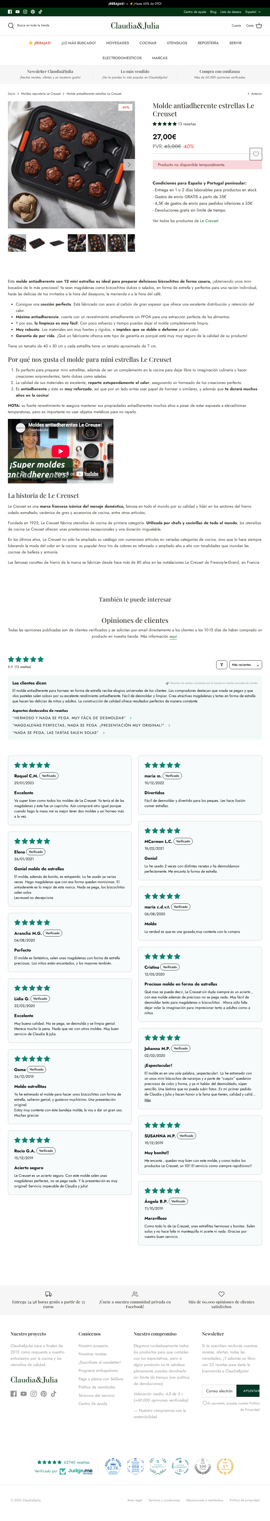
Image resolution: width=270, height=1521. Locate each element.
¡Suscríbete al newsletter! (100, 1362)
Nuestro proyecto (93, 1346)
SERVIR (235, 43)
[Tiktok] (40, 12)
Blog (213, 11)
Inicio (11, 93)
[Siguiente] (129, 165)
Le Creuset (209, 221)
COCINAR (147, 43)
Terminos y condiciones (164, 1500)
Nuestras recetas (93, 1354)
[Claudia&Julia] (135, 26)
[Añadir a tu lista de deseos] (256, 154)
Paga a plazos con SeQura (101, 1379)
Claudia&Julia (32, 1500)
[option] (71, 164)
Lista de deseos (230, 11)
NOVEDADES (117, 43)
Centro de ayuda (195, 11)
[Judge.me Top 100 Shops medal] (202, 1466)
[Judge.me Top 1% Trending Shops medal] (225, 1466)
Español (250, 11)
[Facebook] (10, 12)
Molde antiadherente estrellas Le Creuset (94, 93)
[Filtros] (221, 664)
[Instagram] (25, 12)
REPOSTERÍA (208, 43)
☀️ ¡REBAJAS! (39, 43)
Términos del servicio (96, 1395)
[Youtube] (18, 12)
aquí (173, 636)
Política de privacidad (244, 1500)
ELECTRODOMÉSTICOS (122, 58)
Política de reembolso (97, 1387)
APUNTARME (251, 1390)
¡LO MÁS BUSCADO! (78, 43)
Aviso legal (134, 1500)
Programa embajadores (98, 1370)
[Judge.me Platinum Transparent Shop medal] (180, 1466)
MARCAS (159, 58)
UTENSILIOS (177, 43)
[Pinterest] (33, 12)
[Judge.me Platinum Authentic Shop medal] (158, 1466)
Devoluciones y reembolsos (204, 1500)
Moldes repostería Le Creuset (41, 93)
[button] (165, 124)
